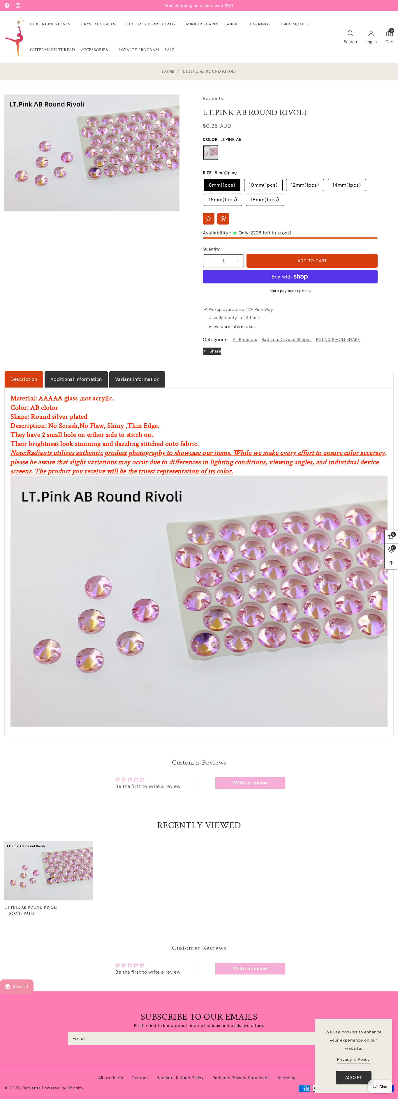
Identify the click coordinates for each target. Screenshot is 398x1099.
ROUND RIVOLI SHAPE (338, 339)
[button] (52, 24)
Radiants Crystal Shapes (287, 339)
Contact (140, 1077)
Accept (353, 1077)
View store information (232, 326)
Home (168, 71)
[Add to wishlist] (208, 219)
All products (110, 1077)
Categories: (215, 339)
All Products (245, 339)
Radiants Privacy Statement (241, 1077)
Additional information (76, 379)
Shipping (286, 1077)
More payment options (290, 290)
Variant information (137, 379)
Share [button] (215, 351)
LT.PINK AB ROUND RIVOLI (31, 907)
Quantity (211, 249)
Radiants (32, 1088)
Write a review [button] (250, 783)
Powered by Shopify (63, 1088)
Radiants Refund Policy (180, 1077)
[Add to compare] (223, 219)
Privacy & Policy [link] (353, 1059)
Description (23, 379)
